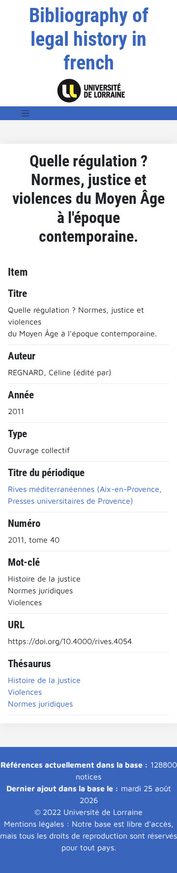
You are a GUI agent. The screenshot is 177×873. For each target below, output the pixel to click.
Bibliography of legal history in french (88, 39)
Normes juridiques (40, 703)
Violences (25, 691)
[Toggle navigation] (25, 113)
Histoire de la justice (44, 680)
